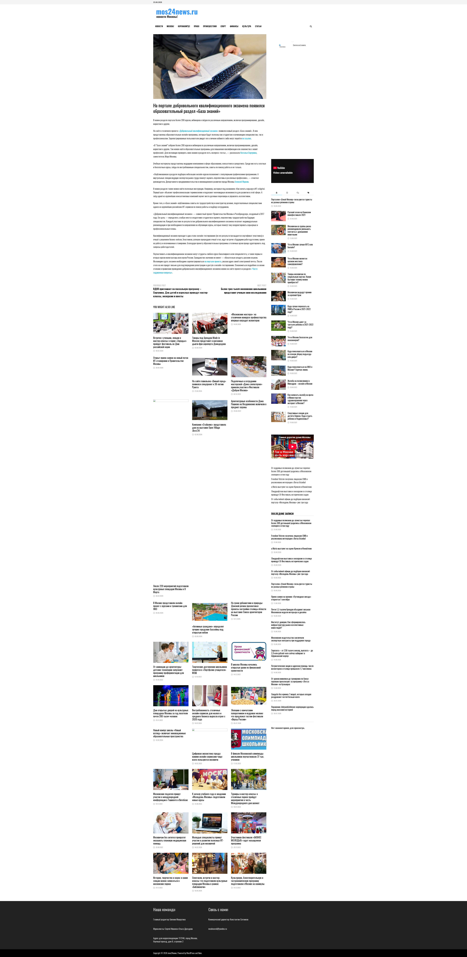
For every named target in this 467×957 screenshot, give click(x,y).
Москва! (170, 26)
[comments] (297, 192)
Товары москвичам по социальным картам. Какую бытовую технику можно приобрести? (299, 278)
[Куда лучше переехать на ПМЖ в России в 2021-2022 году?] (278, 306)
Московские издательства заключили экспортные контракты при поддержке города (290, 639)
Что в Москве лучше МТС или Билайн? (300, 246)
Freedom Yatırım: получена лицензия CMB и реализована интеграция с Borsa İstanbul (289, 480)
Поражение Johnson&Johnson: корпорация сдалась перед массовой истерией (292, 708)
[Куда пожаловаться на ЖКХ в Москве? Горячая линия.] (278, 367)
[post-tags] (308, 192)
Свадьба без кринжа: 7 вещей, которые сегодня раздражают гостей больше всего (291, 696)
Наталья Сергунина (248, 152)
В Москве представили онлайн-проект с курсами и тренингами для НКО (170, 606)
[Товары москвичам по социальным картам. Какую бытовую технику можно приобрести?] (278, 274)
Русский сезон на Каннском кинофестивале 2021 (299, 214)
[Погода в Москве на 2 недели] (299, 45)
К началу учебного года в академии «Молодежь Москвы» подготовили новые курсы (209, 797)
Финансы (234, 26)
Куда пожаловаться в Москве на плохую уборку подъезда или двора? (300, 354)
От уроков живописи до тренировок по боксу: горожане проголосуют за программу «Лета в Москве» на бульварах (290, 681)
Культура (246, 26)
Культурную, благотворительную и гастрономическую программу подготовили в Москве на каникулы (247, 881)
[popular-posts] (276, 192)
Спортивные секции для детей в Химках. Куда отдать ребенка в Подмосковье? (300, 415)
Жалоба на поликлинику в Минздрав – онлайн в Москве (300, 382)
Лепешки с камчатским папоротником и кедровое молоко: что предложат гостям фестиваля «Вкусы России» (247, 714)
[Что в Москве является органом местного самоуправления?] (278, 258)
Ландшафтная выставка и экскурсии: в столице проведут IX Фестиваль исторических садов (291, 493)
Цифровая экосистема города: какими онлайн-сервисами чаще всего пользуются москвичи (207, 756)
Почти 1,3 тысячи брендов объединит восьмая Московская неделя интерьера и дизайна (290, 611)
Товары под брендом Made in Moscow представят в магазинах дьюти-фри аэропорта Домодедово (209, 341)
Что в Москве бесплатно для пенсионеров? (300, 339)
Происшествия (210, 26)
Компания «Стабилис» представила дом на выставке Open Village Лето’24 (209, 427)
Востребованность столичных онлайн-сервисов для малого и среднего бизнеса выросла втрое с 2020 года (208, 714)
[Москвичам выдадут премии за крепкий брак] (278, 292)
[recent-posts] (287, 192)
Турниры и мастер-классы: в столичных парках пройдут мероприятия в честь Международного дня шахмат (245, 798)
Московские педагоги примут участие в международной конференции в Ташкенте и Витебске (170, 797)
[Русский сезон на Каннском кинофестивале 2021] (278, 212)
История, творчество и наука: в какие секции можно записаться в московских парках (170, 881)
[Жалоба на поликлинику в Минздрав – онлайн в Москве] (278, 381)
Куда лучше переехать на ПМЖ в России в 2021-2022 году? (299, 309)
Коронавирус (184, 26)
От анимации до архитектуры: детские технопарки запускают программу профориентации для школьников (168, 671)
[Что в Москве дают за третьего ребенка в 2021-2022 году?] (278, 322)
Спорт (223, 26)
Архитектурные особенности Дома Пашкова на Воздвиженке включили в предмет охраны (248, 404)
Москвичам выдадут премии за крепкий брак (299, 294)
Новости (159, 26)
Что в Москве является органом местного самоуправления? (297, 261)
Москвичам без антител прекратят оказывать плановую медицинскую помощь (169, 840)
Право (196, 26)
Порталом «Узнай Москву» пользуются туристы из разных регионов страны (291, 201)
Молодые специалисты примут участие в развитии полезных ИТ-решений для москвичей (208, 840)
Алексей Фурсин (242, 181)
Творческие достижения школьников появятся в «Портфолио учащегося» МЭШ (209, 670)
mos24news (172, 953)
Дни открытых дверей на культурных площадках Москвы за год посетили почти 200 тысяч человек (170, 713)
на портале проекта (213, 261)
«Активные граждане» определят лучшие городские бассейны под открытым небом (208, 629)
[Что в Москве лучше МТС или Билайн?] (278, 244)
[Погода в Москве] (292, 40)
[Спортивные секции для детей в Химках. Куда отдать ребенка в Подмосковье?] (278, 413)
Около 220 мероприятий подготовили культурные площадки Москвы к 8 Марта (171, 589)
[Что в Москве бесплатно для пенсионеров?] (278, 337)
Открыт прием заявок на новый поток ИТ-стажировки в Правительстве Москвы (170, 361)
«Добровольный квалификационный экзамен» (198, 130)
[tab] (276, 192)
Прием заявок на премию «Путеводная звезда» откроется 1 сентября (291, 598)
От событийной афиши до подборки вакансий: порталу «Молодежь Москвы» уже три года (290, 500)
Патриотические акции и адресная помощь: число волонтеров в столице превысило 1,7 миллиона (292, 667)
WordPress (190, 953)
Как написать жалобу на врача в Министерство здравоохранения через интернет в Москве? (300, 399)
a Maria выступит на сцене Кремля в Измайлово (291, 486)
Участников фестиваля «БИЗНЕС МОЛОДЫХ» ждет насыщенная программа (246, 840)
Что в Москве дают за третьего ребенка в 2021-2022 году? (300, 324)
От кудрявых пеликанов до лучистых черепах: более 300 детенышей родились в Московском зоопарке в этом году (291, 471)
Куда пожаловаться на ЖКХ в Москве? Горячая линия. (300, 368)
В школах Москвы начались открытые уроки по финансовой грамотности (246, 667)
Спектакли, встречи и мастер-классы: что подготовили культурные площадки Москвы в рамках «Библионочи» (209, 882)
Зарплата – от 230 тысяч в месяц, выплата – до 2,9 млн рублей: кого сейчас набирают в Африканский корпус (292, 653)
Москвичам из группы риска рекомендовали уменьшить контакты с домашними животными (299, 230)
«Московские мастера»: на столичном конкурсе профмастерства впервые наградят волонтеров (248, 317)
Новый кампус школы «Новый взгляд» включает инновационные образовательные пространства (169, 733)
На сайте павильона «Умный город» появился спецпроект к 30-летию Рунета (209, 384)
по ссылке (246, 138)
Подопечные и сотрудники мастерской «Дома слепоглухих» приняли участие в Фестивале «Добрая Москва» (246, 385)
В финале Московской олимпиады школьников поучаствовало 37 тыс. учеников (247, 756)
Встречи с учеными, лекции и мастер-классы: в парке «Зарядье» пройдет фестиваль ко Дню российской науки (170, 342)
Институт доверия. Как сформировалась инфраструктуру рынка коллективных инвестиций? (288, 624)
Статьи (258, 26)
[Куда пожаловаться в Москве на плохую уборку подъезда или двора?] (278, 351)
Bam (200, 953)
